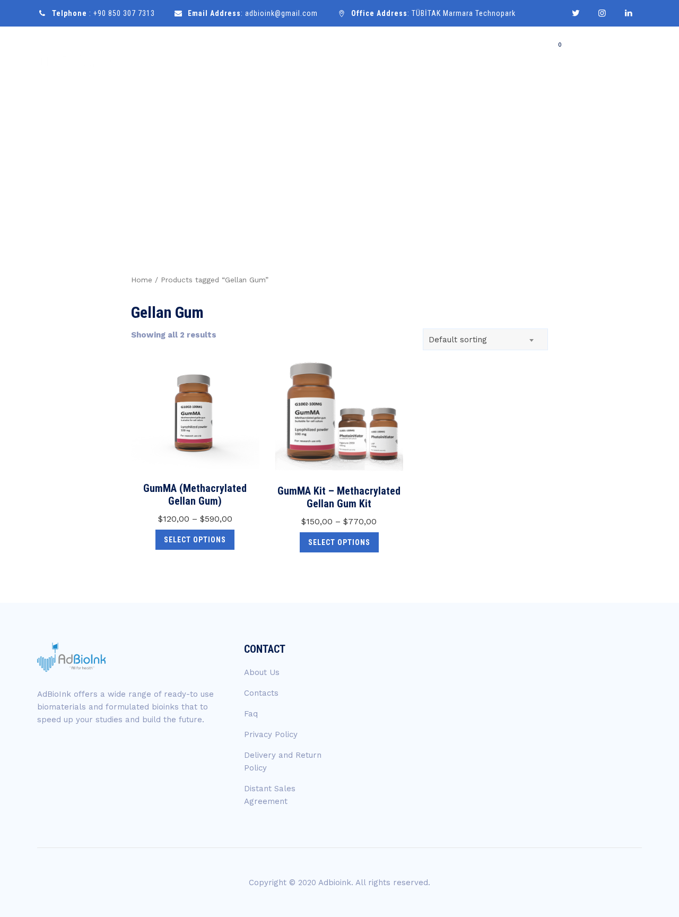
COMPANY (380, 54)
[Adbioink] (74, 54)
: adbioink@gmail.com (253, 13)
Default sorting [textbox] (458, 339)
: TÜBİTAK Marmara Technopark (433, 13)
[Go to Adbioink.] (526, 161)
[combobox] (485, 339)
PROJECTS (493, 54)
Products (436, 54)
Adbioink (334, 882)
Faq (251, 714)
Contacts (261, 693)
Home (333, 54)
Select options (195, 539)
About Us (262, 672)
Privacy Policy (271, 734)
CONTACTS (608, 54)
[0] (558, 54)
